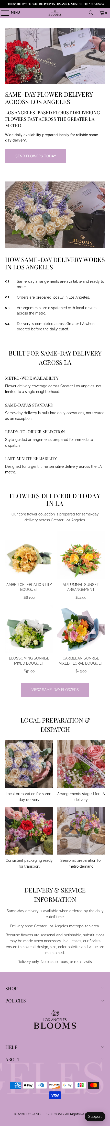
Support (95, 1116)
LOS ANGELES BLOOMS (45, 1114)
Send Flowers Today (35, 156)
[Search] (91, 13)
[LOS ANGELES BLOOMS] (55, 13)
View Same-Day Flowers (55, 690)
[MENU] (2, 13)
